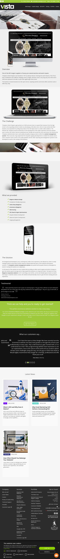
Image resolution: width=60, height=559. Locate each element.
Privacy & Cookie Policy (8, 499)
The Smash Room (35, 508)
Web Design (28, 6)
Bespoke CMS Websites (20, 492)
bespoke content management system (19, 265)
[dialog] (30, 550)
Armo (32, 524)
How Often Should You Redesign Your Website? (14, 459)
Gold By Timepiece (36, 503)
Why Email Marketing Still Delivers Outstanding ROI (41, 408)
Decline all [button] (47, 551)
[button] (20, 557)
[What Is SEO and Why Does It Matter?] (15, 391)
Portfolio (52, 6)
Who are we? (5, 492)
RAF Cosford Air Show (36, 511)
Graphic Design (35, 6)
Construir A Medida (36, 506)
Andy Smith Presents (36, 492)
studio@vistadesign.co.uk (39, 1)
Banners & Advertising (19, 523)
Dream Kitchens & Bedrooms (35, 521)
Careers (4, 497)
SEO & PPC (42, 6)
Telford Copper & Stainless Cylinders (36, 527)
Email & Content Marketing (21, 532)
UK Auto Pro (34, 518)
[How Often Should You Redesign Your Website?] (15, 442)
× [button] (58, 542)
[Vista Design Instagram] (3, 1)
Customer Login (6, 507)
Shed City (33, 516)
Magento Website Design (16, 199)
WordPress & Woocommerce (20, 501)
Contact (57, 6)
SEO (18, 526)
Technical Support (7, 502)
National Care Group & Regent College (37, 497)
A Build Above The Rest (37, 513)
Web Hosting (13, 209)
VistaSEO (4, 504)
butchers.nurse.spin (52, 510)
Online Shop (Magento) (15, 204)
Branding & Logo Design (21, 511)
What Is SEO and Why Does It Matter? (13, 408)
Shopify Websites (21, 505)
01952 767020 (26, 1)
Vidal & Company (35, 501)
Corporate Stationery (19, 515)
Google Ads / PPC (21, 529)
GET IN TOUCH (30, 324)
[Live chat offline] (56, 555)
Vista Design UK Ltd (52, 492)
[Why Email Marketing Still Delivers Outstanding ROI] (44, 391)
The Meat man (35, 494)
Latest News (5, 494)
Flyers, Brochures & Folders (21, 519)
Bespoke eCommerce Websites (20, 497)
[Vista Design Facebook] (1, 1)
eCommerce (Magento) (15, 207)
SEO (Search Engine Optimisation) (18, 212)
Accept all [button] (47, 548)
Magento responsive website (10, 273)
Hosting (47, 6)
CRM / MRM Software (19, 508)
